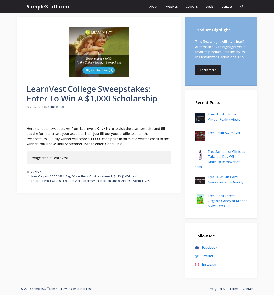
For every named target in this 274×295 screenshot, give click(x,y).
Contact (227, 6)
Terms (234, 289)
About (153, 6)
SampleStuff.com (48, 6)
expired (36, 172)
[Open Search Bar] (241, 6)
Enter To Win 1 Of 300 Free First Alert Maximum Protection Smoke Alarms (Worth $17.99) (91, 181)
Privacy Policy (216, 289)
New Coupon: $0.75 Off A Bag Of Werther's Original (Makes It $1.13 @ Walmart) (84, 176)
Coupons (192, 6)
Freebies (171, 6)
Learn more (208, 70)
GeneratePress (81, 289)
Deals (210, 6)
